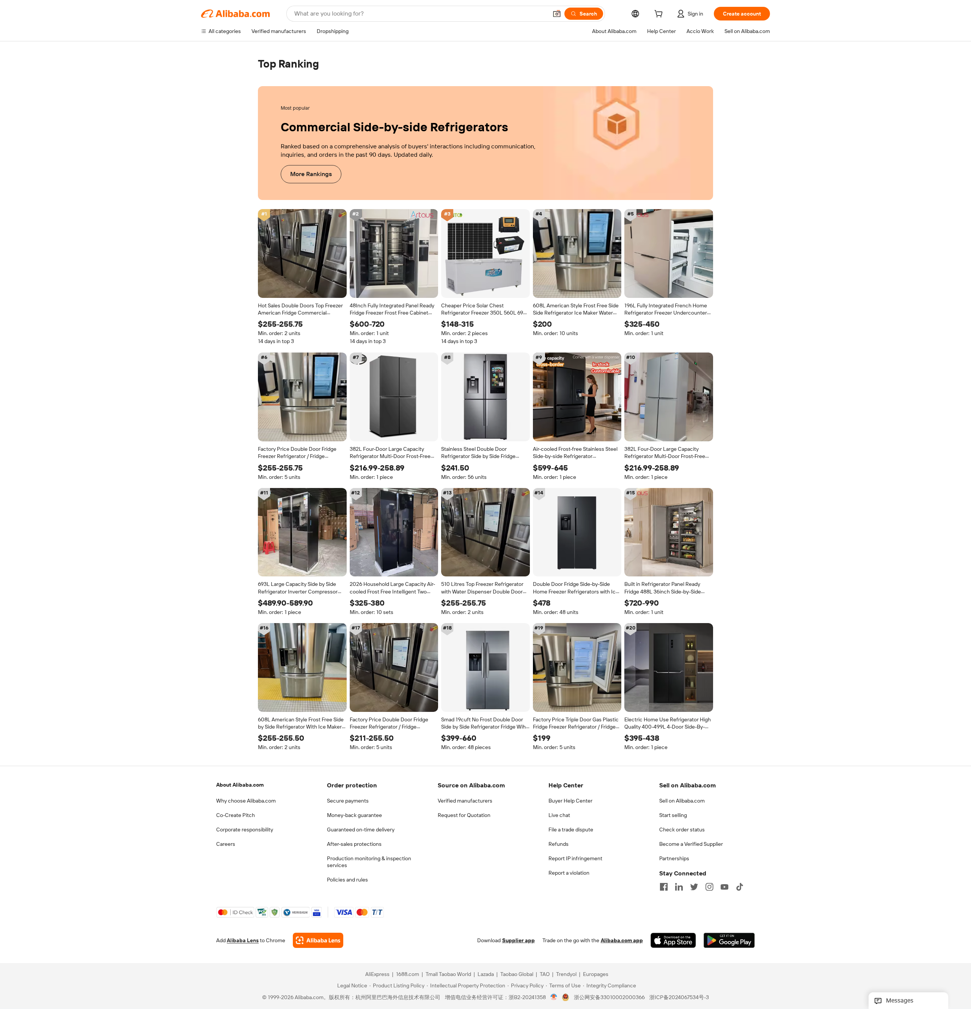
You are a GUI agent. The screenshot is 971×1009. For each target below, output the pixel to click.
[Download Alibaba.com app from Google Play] (729, 940)
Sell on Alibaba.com (682, 801)
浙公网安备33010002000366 (609, 998)
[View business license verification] (554, 997)
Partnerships (674, 858)
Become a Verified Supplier (691, 844)
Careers (225, 844)
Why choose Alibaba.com (246, 801)
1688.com (407, 974)
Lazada (486, 974)
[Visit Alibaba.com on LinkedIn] (678, 886)
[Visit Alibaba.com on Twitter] (694, 886)
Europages (595, 974)
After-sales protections (354, 844)
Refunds (558, 844)
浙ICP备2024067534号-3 (679, 998)
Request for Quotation (464, 815)
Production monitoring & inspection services (369, 861)
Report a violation (568, 873)
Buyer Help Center (570, 801)
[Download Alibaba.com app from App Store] (673, 940)
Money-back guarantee (354, 815)
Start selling (673, 815)
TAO (545, 974)
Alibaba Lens (243, 941)
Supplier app (518, 941)
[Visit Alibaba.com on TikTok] (739, 886)
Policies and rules (347, 880)
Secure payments (348, 801)
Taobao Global (516, 974)
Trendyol (566, 974)
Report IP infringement (575, 858)
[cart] (660, 15)
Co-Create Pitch (235, 815)
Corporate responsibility (244, 829)
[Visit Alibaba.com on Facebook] (663, 886)
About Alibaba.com (240, 785)
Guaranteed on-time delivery (360, 829)
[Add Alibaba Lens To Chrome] (318, 940)
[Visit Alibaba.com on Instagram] (709, 886)
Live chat (559, 815)
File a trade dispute (570, 829)
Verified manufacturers (465, 801)
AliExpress (377, 974)
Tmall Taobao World (448, 974)
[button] (556, 13)
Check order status (682, 829)
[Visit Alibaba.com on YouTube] (724, 886)
